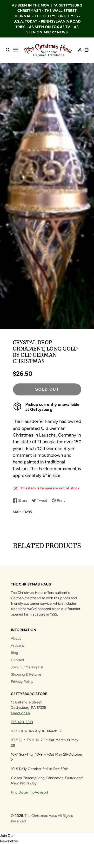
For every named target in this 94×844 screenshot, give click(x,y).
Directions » (20, 713)
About (16, 638)
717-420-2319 (22, 722)
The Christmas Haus (41, 815)
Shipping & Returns (26, 674)
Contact (17, 660)
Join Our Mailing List (27, 667)
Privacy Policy (22, 681)
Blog (14, 653)
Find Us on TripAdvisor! (29, 792)
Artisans (17, 645)
